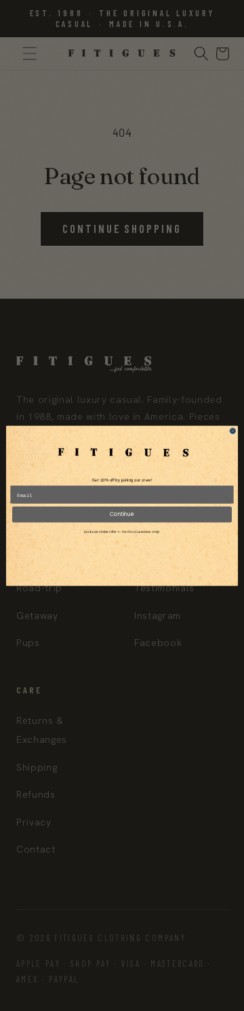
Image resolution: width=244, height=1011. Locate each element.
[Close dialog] (233, 430)
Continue (122, 513)
